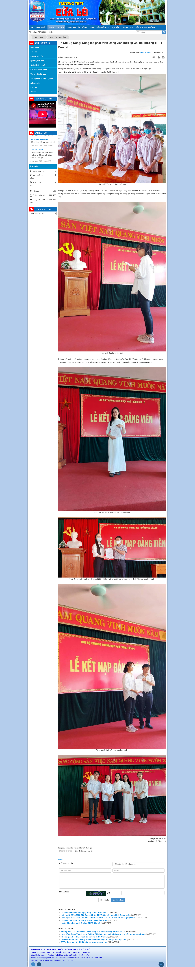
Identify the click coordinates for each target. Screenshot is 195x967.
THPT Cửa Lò (145, 53)
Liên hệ (34, 87)
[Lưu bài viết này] (163, 57)
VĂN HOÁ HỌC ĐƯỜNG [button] (145, 27)
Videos (33, 92)
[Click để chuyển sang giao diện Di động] (39, 964)
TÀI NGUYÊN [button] (127, 27)
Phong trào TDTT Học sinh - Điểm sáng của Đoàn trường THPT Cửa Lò (93, 931)
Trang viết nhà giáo (38, 74)
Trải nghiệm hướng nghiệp (42, 78)
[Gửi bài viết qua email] (154, 57)
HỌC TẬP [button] (115, 27)
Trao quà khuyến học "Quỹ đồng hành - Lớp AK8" (84, 912)
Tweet (60, 859)
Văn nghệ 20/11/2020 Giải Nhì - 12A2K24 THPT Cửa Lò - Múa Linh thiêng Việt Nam (98, 918)
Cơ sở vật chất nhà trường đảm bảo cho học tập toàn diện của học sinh (94, 939)
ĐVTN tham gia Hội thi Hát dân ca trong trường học (84, 942)
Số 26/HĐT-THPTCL (39, 160)
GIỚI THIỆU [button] (41, 27)
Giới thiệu (35, 47)
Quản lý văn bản (37, 61)
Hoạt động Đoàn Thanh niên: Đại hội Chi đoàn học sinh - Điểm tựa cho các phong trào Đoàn (103, 934)
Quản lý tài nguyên (38, 65)
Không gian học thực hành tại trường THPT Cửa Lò (84, 937)
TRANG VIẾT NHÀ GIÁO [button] (99, 27)
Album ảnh (35, 83)
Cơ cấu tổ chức (37, 56)
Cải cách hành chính (39, 70)
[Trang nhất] (32, 27)
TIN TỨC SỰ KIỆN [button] (56, 27)
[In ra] (159, 57)
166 (32, 147)
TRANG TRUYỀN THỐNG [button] (76, 27)
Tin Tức (34, 52)
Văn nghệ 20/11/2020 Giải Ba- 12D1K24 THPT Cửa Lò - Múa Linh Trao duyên (96, 915)
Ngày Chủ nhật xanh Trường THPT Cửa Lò (81, 923)
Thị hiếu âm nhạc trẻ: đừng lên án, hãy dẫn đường (85, 920)
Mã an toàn (64, 892)
